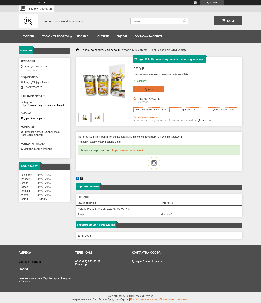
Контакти (102, 36)
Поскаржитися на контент (144, 299)
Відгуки (122, 36)
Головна (29, 36)
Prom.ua (148, 296)
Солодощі (113, 49)
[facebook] (77, 178)
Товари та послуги (55, 36)
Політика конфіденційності (174, 299)
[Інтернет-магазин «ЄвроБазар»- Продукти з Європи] (28, 21)
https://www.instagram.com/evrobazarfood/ (45, 105)
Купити (149, 89)
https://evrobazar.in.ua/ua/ (127, 150)
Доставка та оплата (148, 36)
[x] (81, 178)
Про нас (82, 36)
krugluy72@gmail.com (36, 82)
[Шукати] (184, 21)
